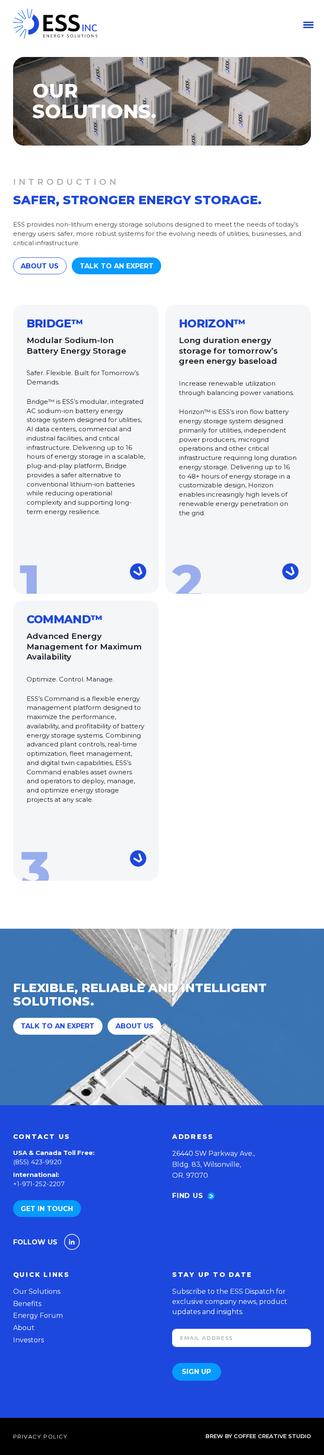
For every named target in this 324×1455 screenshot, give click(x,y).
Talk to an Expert (117, 266)
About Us (40, 266)
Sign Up (196, 1372)
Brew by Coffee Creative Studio (258, 1436)
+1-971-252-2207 (39, 1184)
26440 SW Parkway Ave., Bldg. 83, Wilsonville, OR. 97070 (213, 1164)
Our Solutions (36, 1291)
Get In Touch (47, 1209)
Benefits (27, 1304)
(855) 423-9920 (37, 1162)
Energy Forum (38, 1316)
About (24, 1328)
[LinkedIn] (72, 1242)
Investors (28, 1340)
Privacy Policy (40, 1436)
